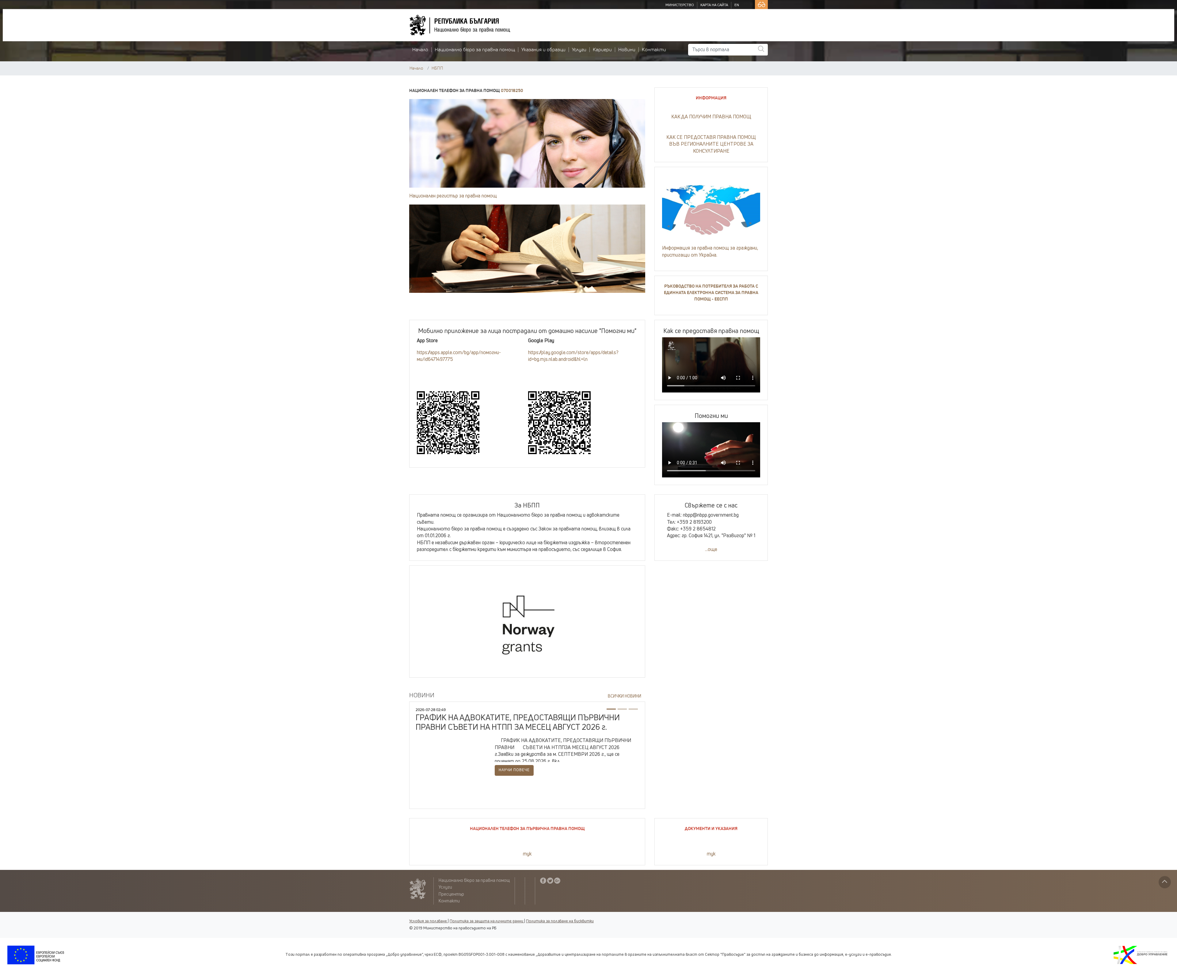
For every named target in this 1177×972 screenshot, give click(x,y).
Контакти (654, 49)
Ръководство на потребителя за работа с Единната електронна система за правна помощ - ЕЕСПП (711, 292)
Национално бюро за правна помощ (475, 49)
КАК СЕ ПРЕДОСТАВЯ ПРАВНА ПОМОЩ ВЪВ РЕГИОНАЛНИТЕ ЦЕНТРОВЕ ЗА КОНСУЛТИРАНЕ (711, 144)
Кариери (602, 49)
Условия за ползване (428, 921)
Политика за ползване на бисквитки (560, 921)
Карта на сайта (714, 5)
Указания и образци (543, 49)
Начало (420, 49)
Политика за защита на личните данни (486, 921)
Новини (626, 49)
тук (527, 853)
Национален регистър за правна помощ (453, 195)
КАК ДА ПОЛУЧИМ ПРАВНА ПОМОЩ (711, 116)
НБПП (437, 68)
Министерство (679, 5)
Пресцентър (451, 894)
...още (711, 549)
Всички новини (624, 696)
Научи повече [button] (514, 770)
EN (736, 5)
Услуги (579, 49)
